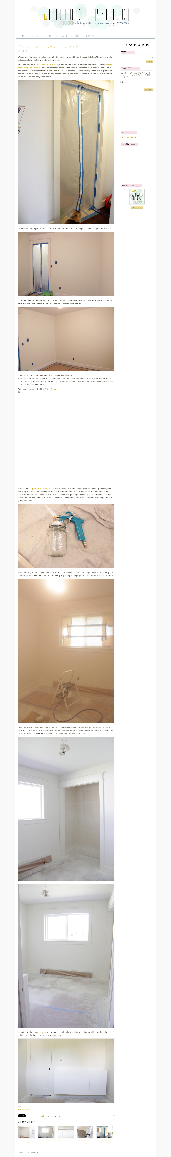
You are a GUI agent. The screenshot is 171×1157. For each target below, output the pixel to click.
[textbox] (137, 57)
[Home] (85, 25)
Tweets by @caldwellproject (129, 137)
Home (22, 36)
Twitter (130, 45)
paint (28, 1110)
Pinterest (139, 45)
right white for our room (47, 65)
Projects (36, 36)
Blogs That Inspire (57, 36)
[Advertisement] (136, 110)
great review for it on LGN (43, 489)
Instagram (41, 1032)
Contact (91, 36)
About (77, 36)
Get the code (136, 208)
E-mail (123, 82)
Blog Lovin (147, 45)
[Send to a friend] (114, 1116)
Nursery (21, 1110)
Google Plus (134, 45)
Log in (42, 1116)
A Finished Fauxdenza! (65, 1140)
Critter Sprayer (51, 389)
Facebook (126, 45)
